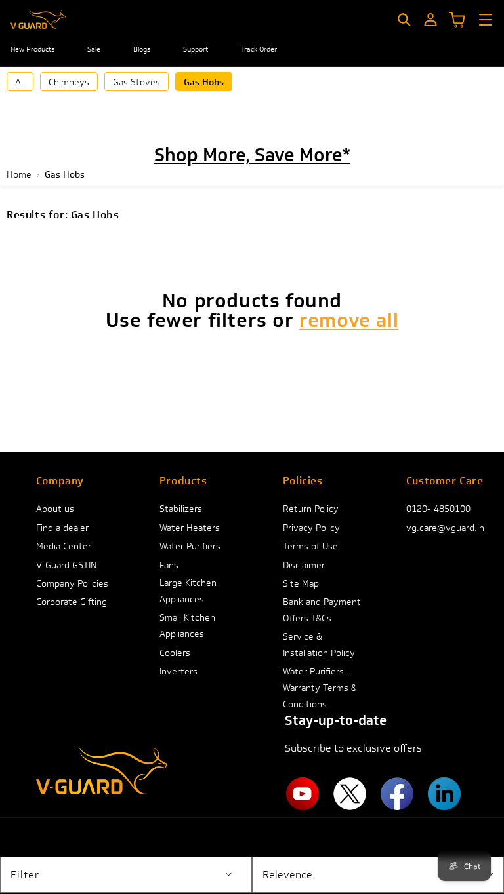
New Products (32, 49)
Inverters (178, 671)
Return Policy (311, 509)
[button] (404, 20)
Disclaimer (304, 565)
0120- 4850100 (438, 509)
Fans (168, 565)
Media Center (63, 546)
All (20, 82)
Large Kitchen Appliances (188, 591)
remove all (348, 320)
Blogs (141, 49)
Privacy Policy (311, 528)
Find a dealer (62, 528)
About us (55, 509)
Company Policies (72, 583)
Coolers (174, 653)
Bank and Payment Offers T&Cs (322, 610)
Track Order (259, 49)
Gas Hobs (204, 82)
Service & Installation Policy (319, 645)
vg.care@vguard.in (445, 528)
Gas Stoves (136, 82)
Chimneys (69, 82)
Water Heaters (189, 528)
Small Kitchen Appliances (187, 626)
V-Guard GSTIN (66, 565)
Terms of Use (310, 546)
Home (19, 174)
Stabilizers (180, 509)
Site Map (301, 583)
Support (195, 49)
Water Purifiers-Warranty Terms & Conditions (320, 687)
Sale (93, 49)
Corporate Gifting (71, 602)
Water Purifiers (189, 546)
